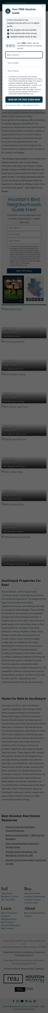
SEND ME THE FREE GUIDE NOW (24, 99)
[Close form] (43, 6)
